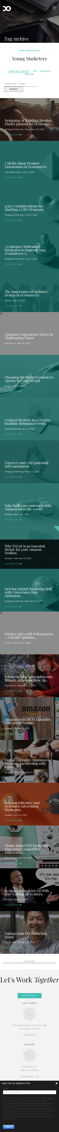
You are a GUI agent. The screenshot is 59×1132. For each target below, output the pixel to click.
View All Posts (18, 71)
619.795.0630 (29, 1035)
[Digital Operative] (7, 9)
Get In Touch (29, 995)
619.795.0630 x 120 (30, 1076)
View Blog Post (12, 134)
